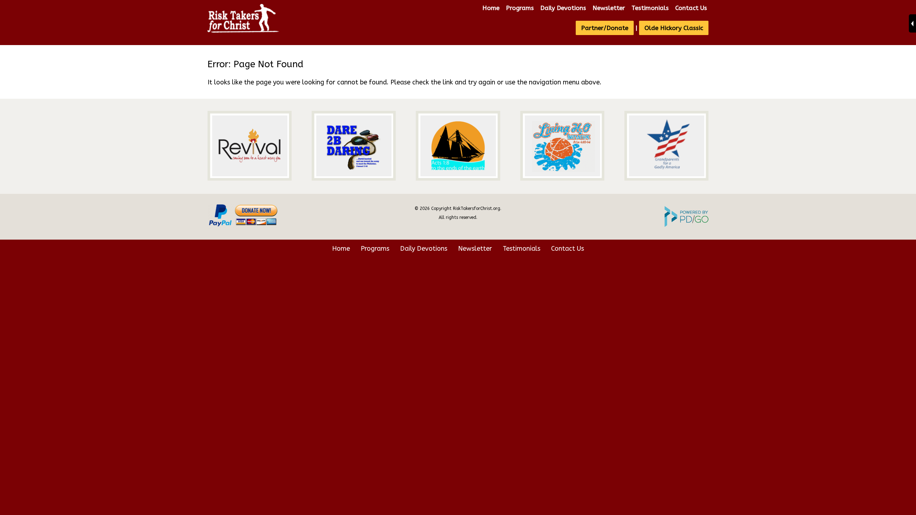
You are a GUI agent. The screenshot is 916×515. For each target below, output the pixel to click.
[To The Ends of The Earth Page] (458, 146)
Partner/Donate (604, 27)
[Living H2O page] (562, 146)
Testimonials (650, 7)
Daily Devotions (563, 7)
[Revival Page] (250, 146)
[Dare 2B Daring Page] (354, 146)
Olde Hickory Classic (673, 27)
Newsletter (609, 7)
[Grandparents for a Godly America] (666, 146)
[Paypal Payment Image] (243, 227)
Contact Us (691, 7)
